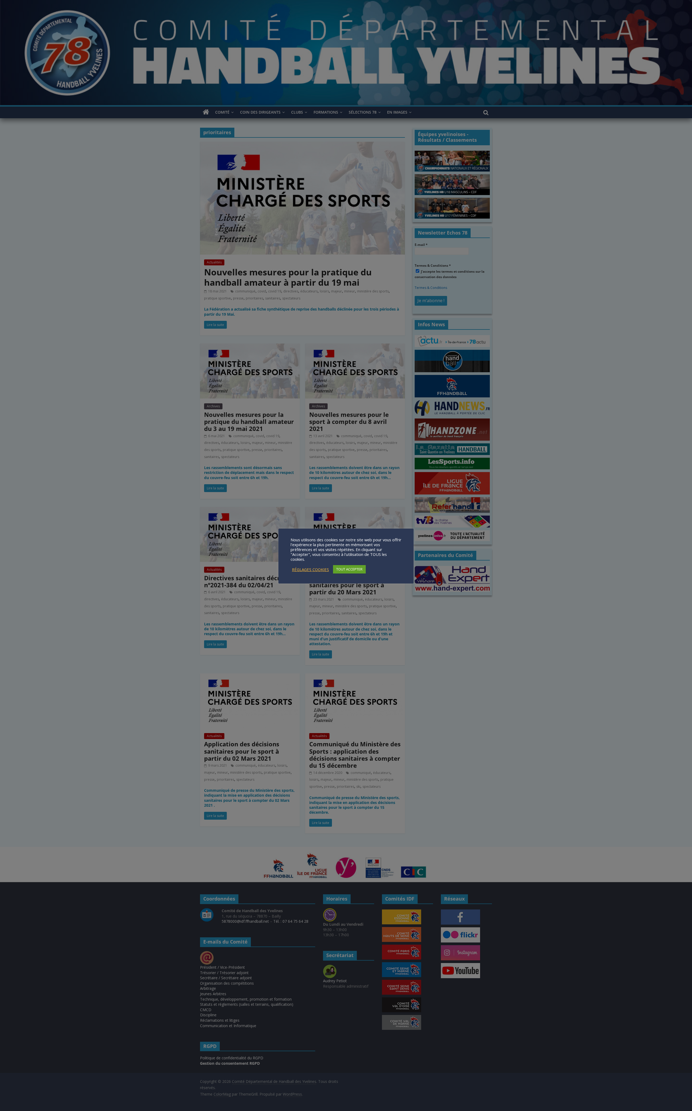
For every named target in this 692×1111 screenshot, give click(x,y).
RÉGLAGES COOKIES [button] (310, 569)
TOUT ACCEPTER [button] (349, 569)
